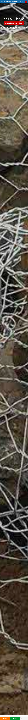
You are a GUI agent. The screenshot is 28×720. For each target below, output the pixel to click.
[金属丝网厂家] (12, 1)
